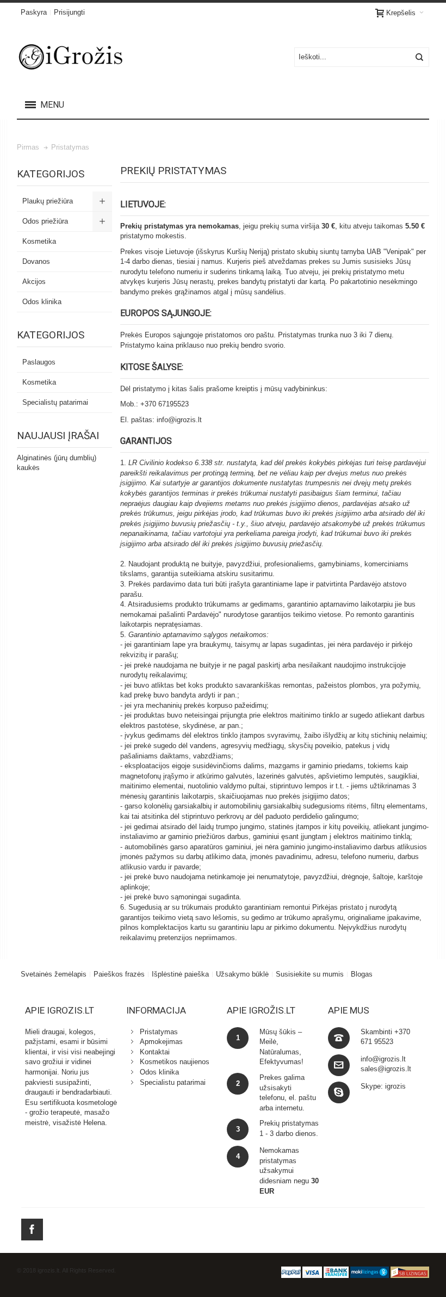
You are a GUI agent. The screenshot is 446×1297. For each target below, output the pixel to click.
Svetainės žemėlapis (53, 974)
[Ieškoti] (419, 57)
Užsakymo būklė (242, 974)
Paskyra (34, 12)
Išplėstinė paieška (180, 974)
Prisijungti (69, 12)
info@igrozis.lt (179, 420)
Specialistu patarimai (173, 1082)
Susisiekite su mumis (310, 974)
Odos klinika (159, 1072)
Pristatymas (159, 1032)
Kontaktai (155, 1052)
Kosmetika (39, 382)
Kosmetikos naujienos (174, 1062)
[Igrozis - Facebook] (32, 1228)
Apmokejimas (161, 1041)
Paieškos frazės (119, 974)
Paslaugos (38, 362)
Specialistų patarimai (55, 402)
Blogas (362, 974)
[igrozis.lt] (88, 57)
